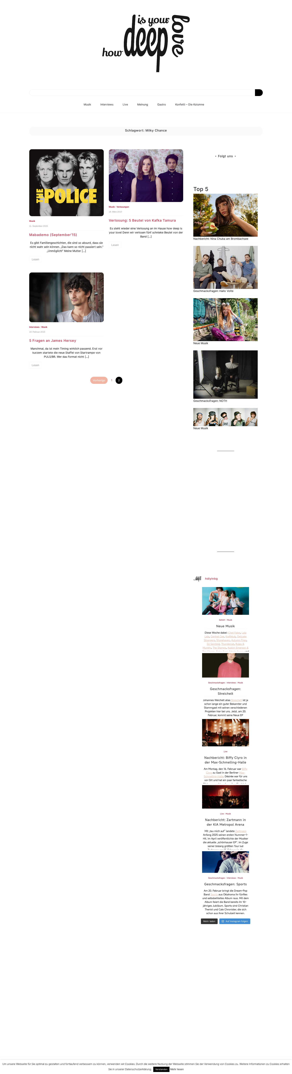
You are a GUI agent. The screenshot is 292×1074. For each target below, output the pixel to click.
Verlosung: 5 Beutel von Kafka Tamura (142, 220)
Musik (87, 104)
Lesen (35, 259)
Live (125, 104)
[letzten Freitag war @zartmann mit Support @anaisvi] (225, 817)
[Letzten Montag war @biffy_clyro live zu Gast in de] (225, 751)
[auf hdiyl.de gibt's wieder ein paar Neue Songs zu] (225, 619)
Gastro (161, 104)
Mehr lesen (177, 1069)
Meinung (142, 104)
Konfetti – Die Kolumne (189, 104)
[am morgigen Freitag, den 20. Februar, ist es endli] (225, 685)
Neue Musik (200, 343)
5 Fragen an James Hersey (52, 341)
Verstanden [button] (161, 1069)
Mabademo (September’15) (53, 235)
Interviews (106, 104)
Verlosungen (123, 207)
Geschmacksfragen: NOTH (210, 400)
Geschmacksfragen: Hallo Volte (213, 291)
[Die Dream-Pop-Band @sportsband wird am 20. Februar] (225, 883)
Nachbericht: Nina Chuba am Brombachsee (220, 238)
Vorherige (99, 380)
